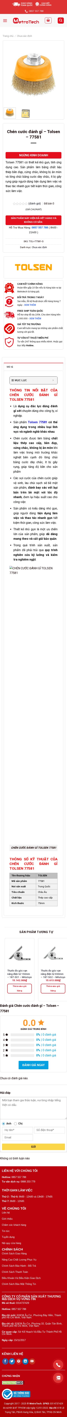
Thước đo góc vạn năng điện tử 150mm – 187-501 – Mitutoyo (19, 974)
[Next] (57, 75)
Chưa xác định (24, 36)
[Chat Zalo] (58, 1378)
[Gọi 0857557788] (58, 1365)
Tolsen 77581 (37, 422)
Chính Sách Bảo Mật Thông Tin (19, 1284)
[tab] (33, 367)
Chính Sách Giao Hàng (14, 1253)
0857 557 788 (40, 227)
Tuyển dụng (8, 1237)
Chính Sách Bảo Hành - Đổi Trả (19, 1265)
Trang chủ (8, 36)
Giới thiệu (7, 1218)
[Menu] (5, 20)
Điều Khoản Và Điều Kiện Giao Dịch (21, 1278)
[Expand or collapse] (53, 380)
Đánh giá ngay (33, 1065)
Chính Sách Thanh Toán (15, 1272)
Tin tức (6, 1231)
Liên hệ (6, 1212)
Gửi (33, 1146)
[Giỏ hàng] (48, 20)
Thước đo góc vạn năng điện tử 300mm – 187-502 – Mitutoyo (53, 974)
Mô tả (10, 366)
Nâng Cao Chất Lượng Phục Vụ (19, 1259)
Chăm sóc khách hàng (14, 1225)
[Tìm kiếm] (61, 20)
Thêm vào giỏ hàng (20, 988)
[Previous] (9, 75)
